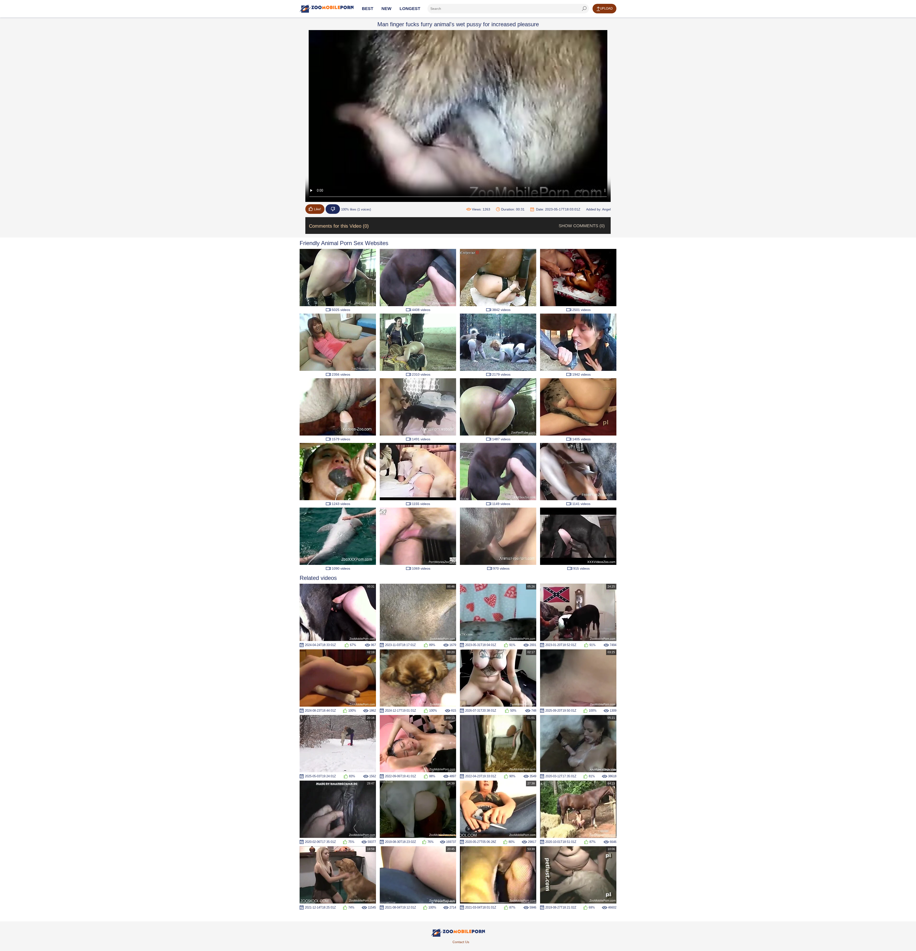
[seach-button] (584, 8)
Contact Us (461, 942)
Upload (606, 8)
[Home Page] (327, 9)
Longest (410, 8)
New (386, 8)
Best (367, 8)
